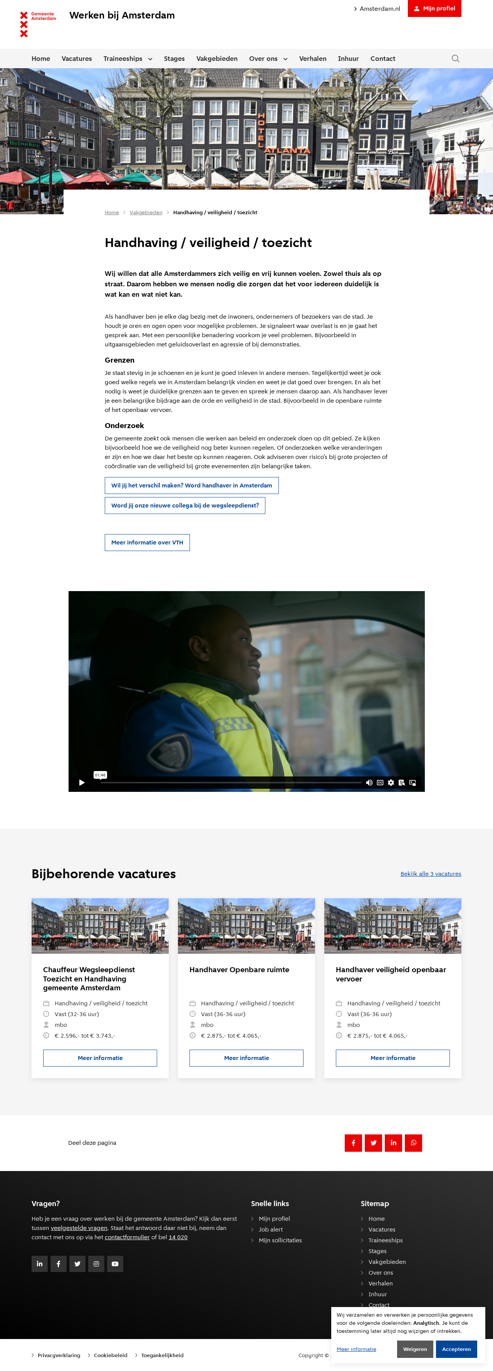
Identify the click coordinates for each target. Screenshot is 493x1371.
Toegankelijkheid (162, 1355)
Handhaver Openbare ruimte (239, 969)
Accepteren (456, 1349)
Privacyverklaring (59, 1355)
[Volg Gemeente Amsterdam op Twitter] (77, 1264)
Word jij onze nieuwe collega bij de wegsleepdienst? (185, 505)
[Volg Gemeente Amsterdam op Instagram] (96, 1264)
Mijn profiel (439, 8)
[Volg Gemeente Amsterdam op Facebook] (58, 1264)
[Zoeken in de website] (455, 59)
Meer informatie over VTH (147, 542)
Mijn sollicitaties (280, 1240)
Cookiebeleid (110, 1355)
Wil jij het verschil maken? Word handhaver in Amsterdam (191, 485)
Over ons (263, 58)
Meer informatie (117, 1060)
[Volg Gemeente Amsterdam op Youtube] (115, 1264)
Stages (174, 58)
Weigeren (415, 1349)
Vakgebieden (217, 58)
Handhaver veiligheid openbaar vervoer (391, 974)
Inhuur (348, 58)
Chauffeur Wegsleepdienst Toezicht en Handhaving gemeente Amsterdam (89, 979)
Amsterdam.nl (380, 8)
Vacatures (77, 58)
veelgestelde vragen (79, 1228)
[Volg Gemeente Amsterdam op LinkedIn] (40, 1264)
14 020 (178, 1237)
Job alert (271, 1229)
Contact (383, 58)
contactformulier (127, 1237)
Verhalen (313, 58)
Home (41, 58)
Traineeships (123, 58)
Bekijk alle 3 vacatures (431, 874)
